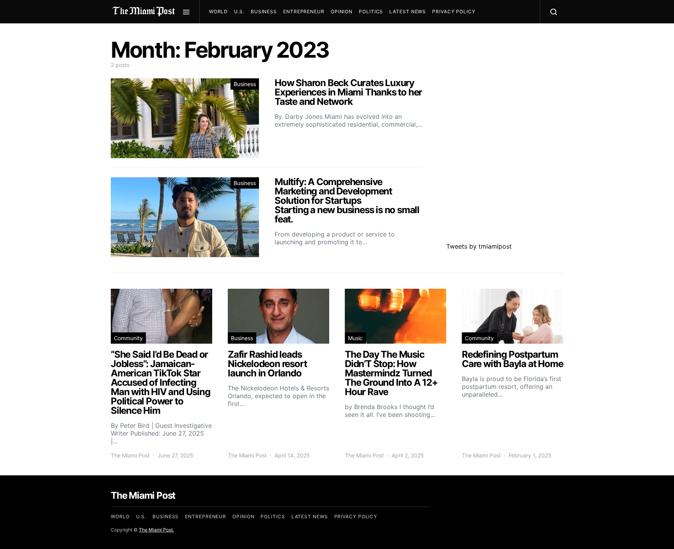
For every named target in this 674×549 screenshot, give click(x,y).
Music (355, 338)
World (218, 11)
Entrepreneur (304, 11)
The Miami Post (130, 455)
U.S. (239, 11)
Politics (371, 11)
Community (128, 338)
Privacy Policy (453, 11)
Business (264, 11)
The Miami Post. (156, 530)
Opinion (342, 11)
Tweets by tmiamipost (479, 246)
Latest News (407, 11)
